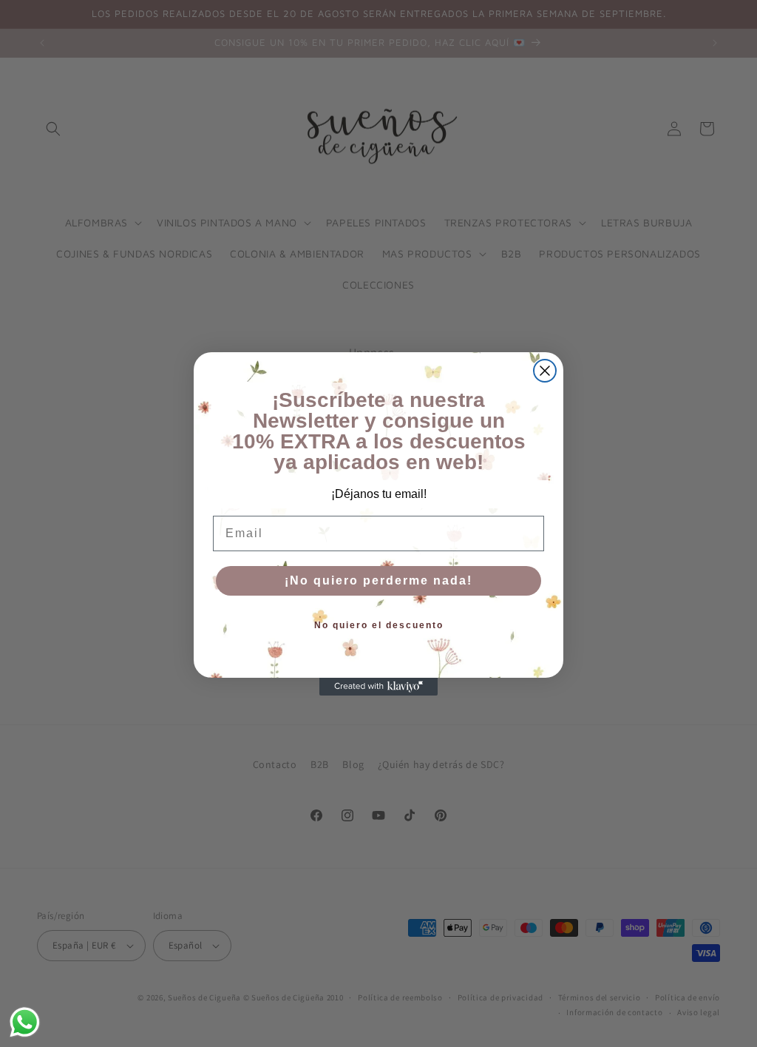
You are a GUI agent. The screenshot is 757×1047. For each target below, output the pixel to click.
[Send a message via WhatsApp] (24, 1022)
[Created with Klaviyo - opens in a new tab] (378, 687)
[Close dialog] (545, 371)
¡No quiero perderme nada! (378, 580)
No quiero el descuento (379, 625)
